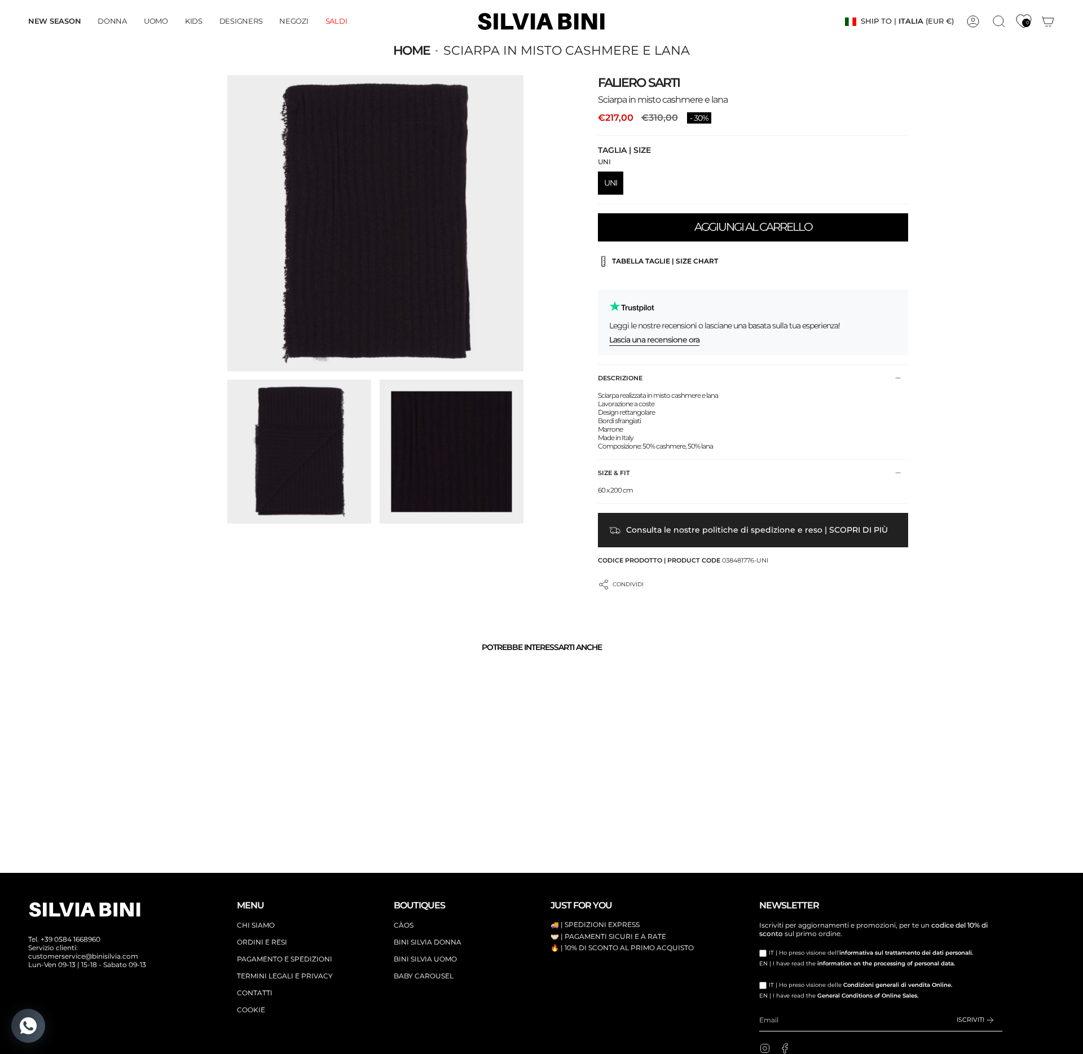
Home (411, 50)
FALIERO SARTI (639, 82)
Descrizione (620, 378)
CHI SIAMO (256, 925)
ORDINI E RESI (262, 942)
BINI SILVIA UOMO (425, 959)
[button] (112, 21)
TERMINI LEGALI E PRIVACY (285, 976)
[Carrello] (1048, 21)
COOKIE (251, 1009)
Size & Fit (614, 473)
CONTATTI (254, 993)
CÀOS (403, 925)
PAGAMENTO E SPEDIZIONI (284, 959)
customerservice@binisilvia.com (83, 956)
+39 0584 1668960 (70, 939)
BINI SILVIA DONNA (427, 942)
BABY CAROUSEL (424, 976)
